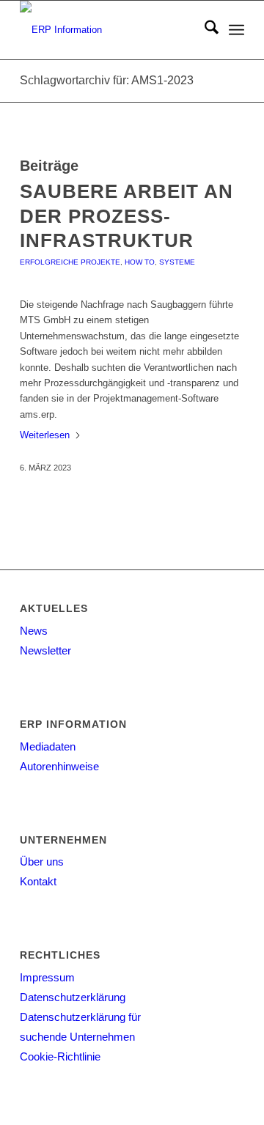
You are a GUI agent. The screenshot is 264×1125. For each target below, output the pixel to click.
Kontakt (38, 881)
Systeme (177, 262)
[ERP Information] (109, 30)
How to (140, 262)
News (34, 630)
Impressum (47, 977)
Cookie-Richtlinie (60, 1056)
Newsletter (45, 650)
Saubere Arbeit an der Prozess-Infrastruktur (126, 216)
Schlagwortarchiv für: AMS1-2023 (107, 80)
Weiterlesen (45, 434)
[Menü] (236, 30)
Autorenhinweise (59, 766)
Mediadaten (48, 746)
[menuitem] (204, 30)
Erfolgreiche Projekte (70, 262)
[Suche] (204, 30)
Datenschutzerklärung (72, 997)
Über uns (42, 861)
